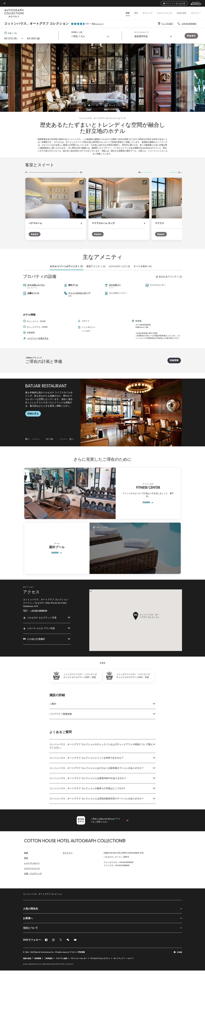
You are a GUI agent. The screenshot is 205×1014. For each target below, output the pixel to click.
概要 (128, 13)
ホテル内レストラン (36, 285)
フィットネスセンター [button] (78, 293)
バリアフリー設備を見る (37, 338)
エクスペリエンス (164, 13)
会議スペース (33, 293)
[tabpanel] (102, 412)
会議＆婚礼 (182, 13)
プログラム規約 (61, 958)
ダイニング (147, 13)
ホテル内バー (115, 285)
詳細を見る (33, 413)
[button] (174, 3)
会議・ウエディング (33, 873)
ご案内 (53, 703)
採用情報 (37, 958)
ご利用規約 (48, 958)
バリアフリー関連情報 (61, 714)
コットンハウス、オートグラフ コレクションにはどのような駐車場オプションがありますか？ (97, 768)
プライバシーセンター (78, 958)
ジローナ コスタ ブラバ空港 (41, 628)
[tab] (66, 266)
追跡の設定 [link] (27, 958)
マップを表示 (167, 24)
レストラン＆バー (32, 863)
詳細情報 (174, 360)
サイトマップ (118, 958)
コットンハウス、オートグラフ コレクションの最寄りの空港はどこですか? (87, 788)
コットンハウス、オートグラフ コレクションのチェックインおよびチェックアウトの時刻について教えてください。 (101, 746)
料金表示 (34, 234)
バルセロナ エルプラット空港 (41, 617)
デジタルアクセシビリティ (100, 958)
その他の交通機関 (36, 639)
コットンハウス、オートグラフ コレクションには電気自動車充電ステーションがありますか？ (97, 798)
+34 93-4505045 (188, 24)
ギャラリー (196, 13)
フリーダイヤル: (118, 862)
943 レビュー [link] (98, 24)
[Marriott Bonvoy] (195, 3)
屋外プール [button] (73, 285)
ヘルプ (129, 958)
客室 (136, 13)
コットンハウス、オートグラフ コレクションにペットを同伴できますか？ (87, 758)
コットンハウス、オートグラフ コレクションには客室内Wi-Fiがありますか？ (88, 778)
